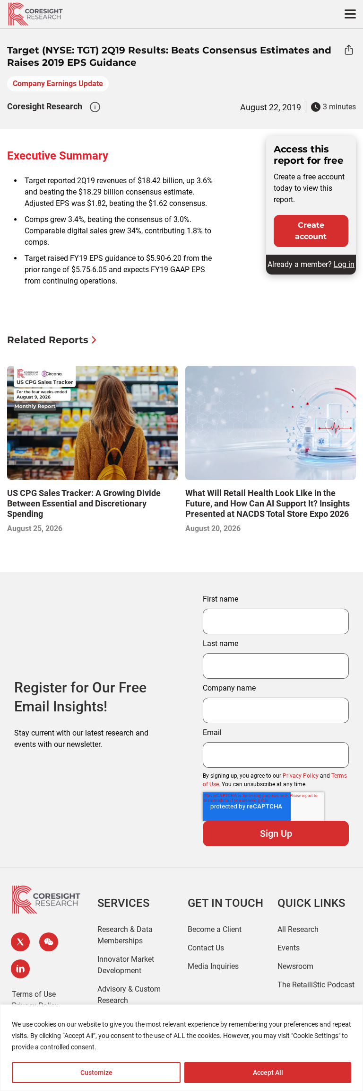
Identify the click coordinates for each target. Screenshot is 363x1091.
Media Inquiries (213, 966)
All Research (298, 929)
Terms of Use (34, 994)
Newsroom (295, 966)
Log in (344, 264)
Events (288, 947)
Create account (311, 231)
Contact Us (206, 947)
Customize (96, 1072)
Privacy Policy (301, 775)
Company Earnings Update (58, 83)
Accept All (268, 1072)
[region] (181, 1047)
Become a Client (215, 929)
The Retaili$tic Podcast (315, 984)
